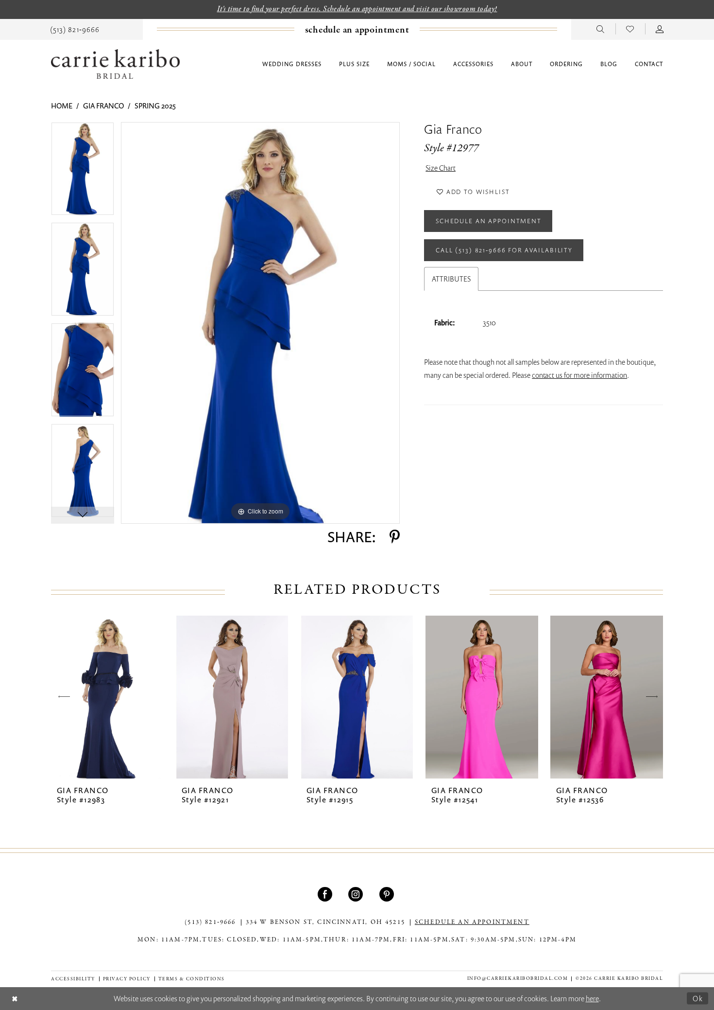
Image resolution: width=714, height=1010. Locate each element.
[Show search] (600, 28)
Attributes (451, 279)
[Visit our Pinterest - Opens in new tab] (387, 894)
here (592, 998)
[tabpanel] (82, 172)
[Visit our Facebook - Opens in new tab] (326, 894)
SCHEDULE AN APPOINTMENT (472, 922)
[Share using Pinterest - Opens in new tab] (395, 537)
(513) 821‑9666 (210, 922)
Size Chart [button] (440, 168)
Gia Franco (103, 105)
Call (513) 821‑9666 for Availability (504, 250)
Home (61, 105)
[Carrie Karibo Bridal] (115, 64)
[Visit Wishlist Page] (630, 28)
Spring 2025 (155, 105)
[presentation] (107, 697)
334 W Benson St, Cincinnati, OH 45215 (325, 922)
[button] (660, 28)
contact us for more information (579, 375)
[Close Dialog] (15, 998)
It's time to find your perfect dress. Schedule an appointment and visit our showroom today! (357, 9)
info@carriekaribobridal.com (517, 978)
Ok (698, 998)
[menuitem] (74, 28)
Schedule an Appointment (489, 220)
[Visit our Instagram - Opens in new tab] (356, 894)
